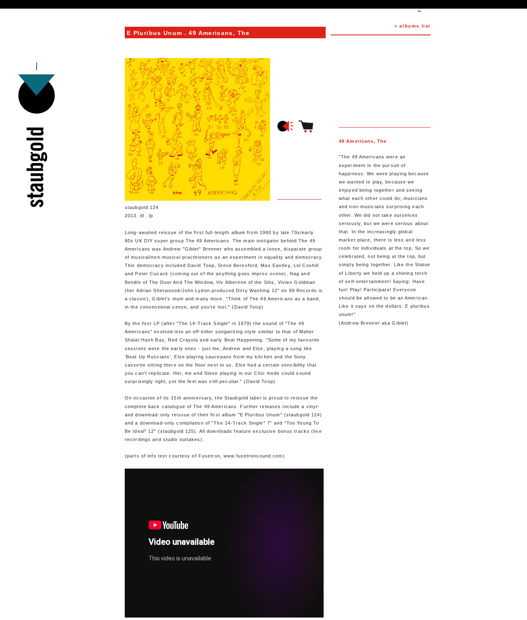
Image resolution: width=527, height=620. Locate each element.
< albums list (412, 25)
